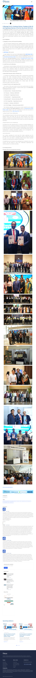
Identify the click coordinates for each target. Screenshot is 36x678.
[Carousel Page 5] (19, 645)
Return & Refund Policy (16, 664)
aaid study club (11, 502)
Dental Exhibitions (15, 671)
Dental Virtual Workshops (9, 672)
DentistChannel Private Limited (10, 56)
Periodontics (27, 670)
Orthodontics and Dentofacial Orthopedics (8, 670)
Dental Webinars (5, 663)
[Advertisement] (9, 610)
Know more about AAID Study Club (8, 487)
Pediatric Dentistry (23, 669)
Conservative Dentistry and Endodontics (19, 670)
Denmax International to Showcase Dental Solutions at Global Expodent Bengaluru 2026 (10, 586)
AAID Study (6, 52)
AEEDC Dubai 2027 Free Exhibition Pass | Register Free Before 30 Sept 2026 (10, 581)
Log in (6, 567)
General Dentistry (14, 669)
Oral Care (19, 669)
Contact (14, 667)
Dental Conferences (9, 671)
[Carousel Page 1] (16, 645)
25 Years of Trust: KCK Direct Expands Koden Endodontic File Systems (10, 575)
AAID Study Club (28, 54)
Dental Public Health (9, 669)
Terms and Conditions (16, 663)
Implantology (28, 669)
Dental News (4, 669)
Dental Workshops (5, 502)
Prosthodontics (20, 671)
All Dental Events (5, 667)
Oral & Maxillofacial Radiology (26, 671)
